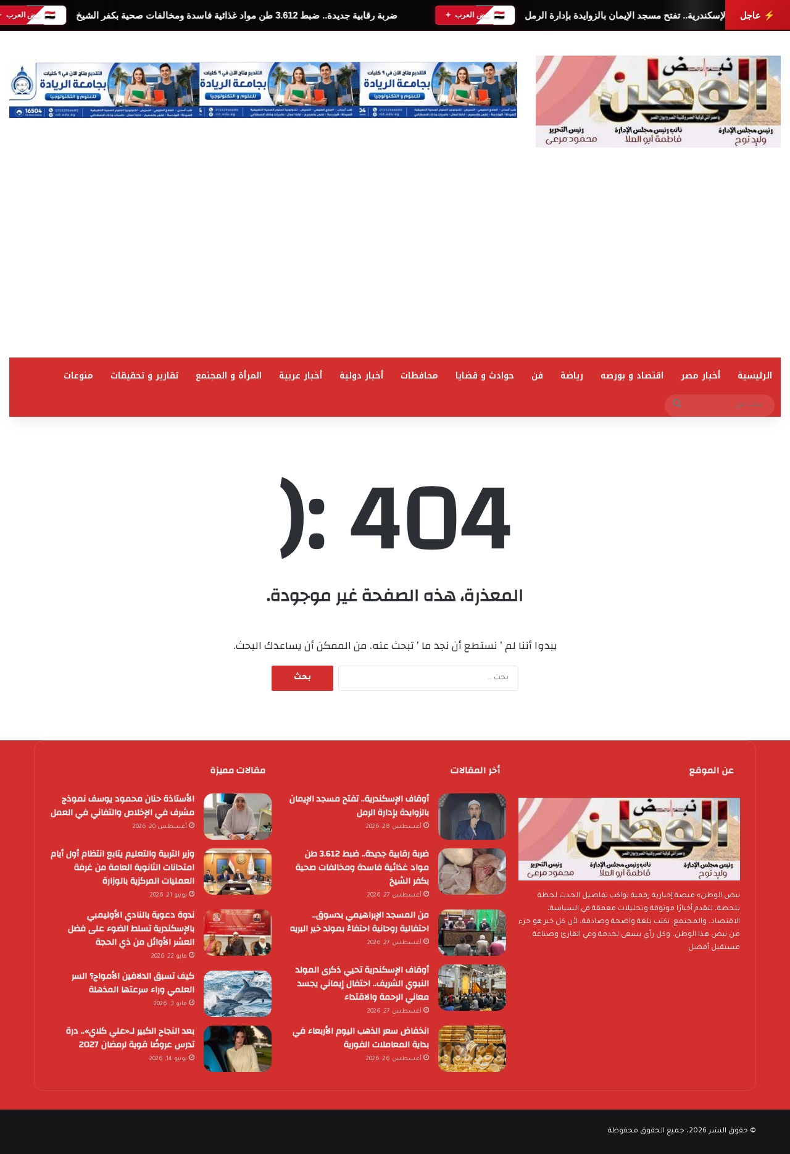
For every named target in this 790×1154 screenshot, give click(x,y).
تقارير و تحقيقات (144, 375)
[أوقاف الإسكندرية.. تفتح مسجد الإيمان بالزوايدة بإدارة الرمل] (472, 816)
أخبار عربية (300, 375)
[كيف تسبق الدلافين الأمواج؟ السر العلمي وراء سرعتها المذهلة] (238, 994)
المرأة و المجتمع (229, 375)
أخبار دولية (361, 375)
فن (537, 375)
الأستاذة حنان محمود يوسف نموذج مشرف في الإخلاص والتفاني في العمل (122, 806)
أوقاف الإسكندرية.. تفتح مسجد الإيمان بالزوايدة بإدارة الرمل (640, 15)
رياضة (571, 375)
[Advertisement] (395, 264)
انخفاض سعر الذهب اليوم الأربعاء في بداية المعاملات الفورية (361, 1038)
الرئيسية (755, 375)
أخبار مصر (700, 375)
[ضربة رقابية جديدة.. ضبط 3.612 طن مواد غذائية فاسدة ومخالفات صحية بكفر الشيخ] (472, 871)
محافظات (419, 375)
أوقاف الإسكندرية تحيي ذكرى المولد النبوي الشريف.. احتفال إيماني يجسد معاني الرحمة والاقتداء (362, 983)
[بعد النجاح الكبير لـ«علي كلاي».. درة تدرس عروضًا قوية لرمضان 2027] (238, 1049)
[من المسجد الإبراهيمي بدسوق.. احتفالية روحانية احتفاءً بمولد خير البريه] (472, 932)
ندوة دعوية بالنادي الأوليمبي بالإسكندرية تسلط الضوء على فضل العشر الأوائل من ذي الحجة (131, 928)
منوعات (78, 375)
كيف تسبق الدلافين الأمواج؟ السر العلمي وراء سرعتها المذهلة (133, 983)
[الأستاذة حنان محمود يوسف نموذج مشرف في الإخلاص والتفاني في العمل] (238, 816)
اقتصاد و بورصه (632, 375)
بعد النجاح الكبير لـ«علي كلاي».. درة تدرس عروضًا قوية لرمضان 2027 (130, 1038)
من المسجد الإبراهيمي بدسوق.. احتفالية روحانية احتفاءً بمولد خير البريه (359, 922)
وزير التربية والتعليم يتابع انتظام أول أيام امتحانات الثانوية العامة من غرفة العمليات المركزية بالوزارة (122, 867)
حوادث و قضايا (484, 375)
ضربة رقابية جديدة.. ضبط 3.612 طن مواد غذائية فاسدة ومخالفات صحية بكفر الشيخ (236, 15)
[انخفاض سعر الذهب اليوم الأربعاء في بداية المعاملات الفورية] (472, 1049)
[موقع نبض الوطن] (658, 102)
